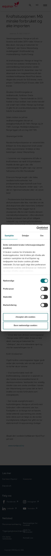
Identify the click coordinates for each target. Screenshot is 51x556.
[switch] (44, 289)
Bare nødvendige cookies (25, 325)
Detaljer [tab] (25, 235)
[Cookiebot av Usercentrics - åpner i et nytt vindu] (36, 228)
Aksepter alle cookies (25, 317)
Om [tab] (41, 235)
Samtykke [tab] (9, 235)
